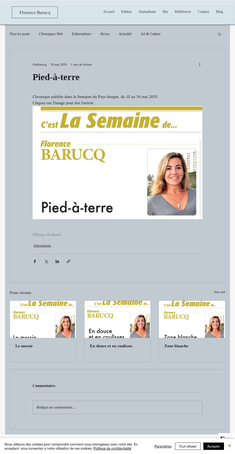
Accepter (213, 446)
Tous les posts (20, 34)
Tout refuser (188, 446)
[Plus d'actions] (199, 64)
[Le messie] (43, 319)
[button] (147, 11)
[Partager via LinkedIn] (57, 261)
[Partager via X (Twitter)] (46, 261)
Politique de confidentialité (112, 448)
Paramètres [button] (162, 446)
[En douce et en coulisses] (117, 319)
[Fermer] (229, 446)
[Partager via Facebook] (35, 261)
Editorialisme (81, 34)
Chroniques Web (51, 34)
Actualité (125, 34)
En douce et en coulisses (111, 346)
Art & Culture (151, 34)
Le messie (24, 346)
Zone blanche (176, 346)
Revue (105, 34)
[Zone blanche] (192, 319)
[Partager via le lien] (68, 261)
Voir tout (219, 292)
